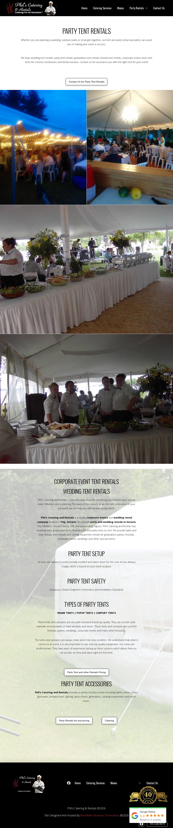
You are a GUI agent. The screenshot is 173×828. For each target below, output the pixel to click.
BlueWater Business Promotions (99, 815)
